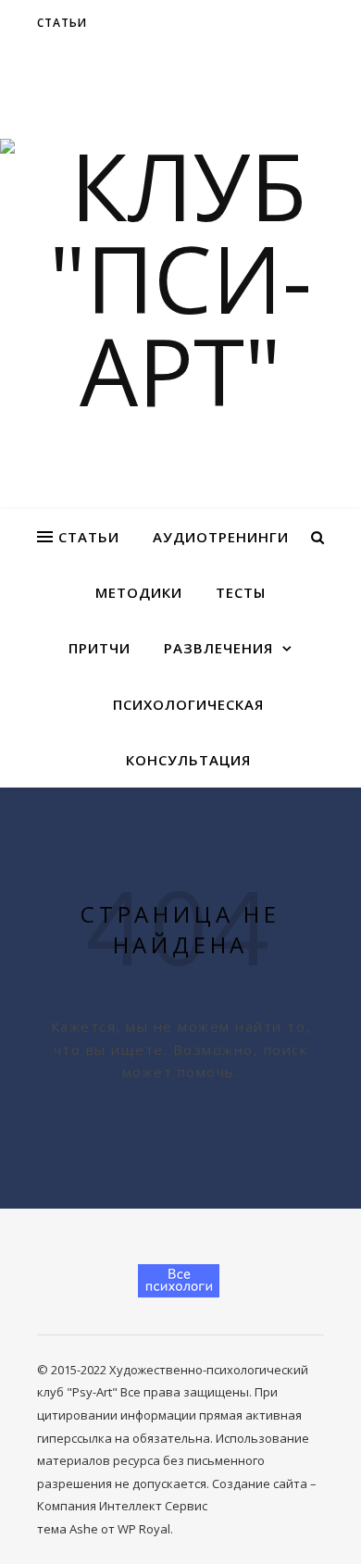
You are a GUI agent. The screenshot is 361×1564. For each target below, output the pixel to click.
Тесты (241, 592)
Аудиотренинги (221, 537)
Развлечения (218, 648)
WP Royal (144, 1529)
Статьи (62, 23)
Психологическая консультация (188, 732)
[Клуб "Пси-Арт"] (180, 277)
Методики (138, 592)
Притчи (99, 648)
